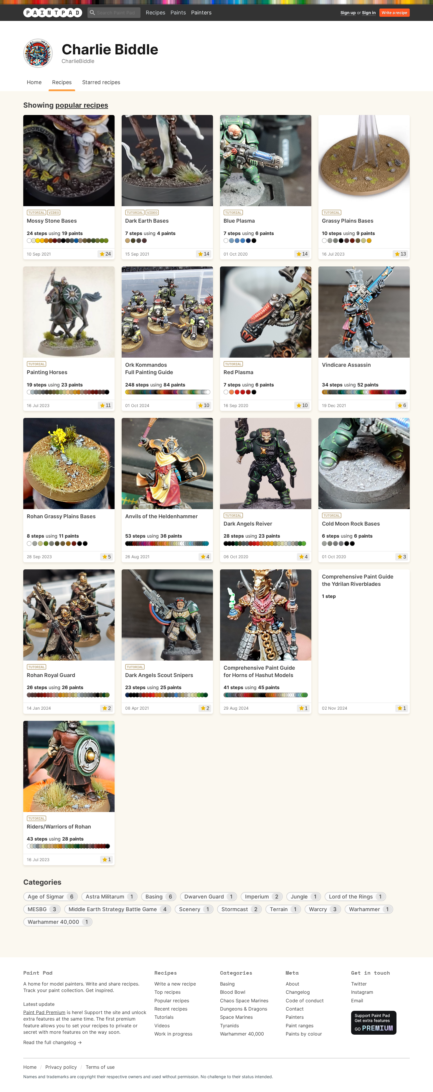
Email (357, 1000)
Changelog (298, 992)
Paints (178, 12)
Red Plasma (238, 372)
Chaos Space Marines (244, 1000)
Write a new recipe (175, 984)
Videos (162, 1025)
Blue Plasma (239, 221)
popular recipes (81, 105)
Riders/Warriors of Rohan (59, 826)
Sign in (369, 12)
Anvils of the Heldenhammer (161, 516)
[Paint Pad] (52, 12)
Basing (227, 984)
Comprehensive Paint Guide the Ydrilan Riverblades (358, 580)
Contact (295, 1009)
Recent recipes (170, 1009)
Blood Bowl (232, 992)
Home (30, 1067)
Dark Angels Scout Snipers (159, 675)
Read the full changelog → (52, 1042)
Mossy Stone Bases (52, 221)
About (292, 984)
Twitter (359, 984)
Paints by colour (304, 1034)
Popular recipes (171, 1000)
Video (54, 212)
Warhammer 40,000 (242, 1034)
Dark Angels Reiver (248, 524)
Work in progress (173, 1034)
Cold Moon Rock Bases (351, 524)
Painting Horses (47, 372)
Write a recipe (394, 12)
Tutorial (36, 212)
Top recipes (167, 992)
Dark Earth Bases (147, 221)
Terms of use (100, 1067)
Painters (201, 12)
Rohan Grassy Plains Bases (61, 516)
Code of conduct (305, 1000)
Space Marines (236, 1017)
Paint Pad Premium (44, 1012)
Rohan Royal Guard (51, 675)
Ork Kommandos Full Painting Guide (149, 368)
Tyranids (229, 1025)
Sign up (348, 12)
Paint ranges (299, 1025)
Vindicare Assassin (346, 365)
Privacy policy (61, 1067)
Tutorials (163, 1017)
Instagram (362, 992)
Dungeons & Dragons (243, 1009)
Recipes (155, 12)
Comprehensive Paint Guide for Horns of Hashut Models (259, 671)
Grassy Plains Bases (347, 221)
